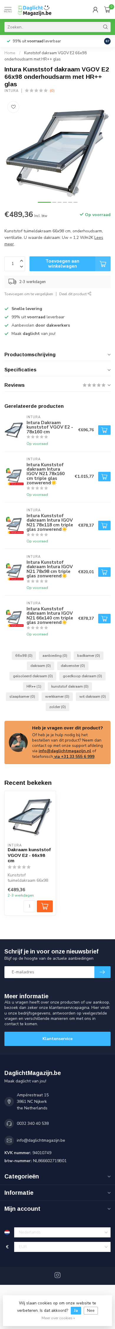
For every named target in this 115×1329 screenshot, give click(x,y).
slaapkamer (22, 696)
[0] (107, 9)
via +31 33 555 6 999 (73, 756)
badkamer (88, 655)
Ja (76, 1310)
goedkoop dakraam (82, 675)
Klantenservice (57, 1039)
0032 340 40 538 (33, 1123)
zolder (57, 706)
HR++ (34, 686)
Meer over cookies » (58, 1317)
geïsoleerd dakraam (33, 675)
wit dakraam (92, 696)
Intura (11, 90)
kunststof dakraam (69, 686)
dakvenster (73, 665)
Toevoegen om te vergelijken (28, 293)
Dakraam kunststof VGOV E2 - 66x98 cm (29, 855)
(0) (52, 90)
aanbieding (54, 655)
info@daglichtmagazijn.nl (65, 751)
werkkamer (57, 696)
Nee (91, 1310)
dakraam (40, 665)
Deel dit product (73, 293)
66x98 (23, 655)
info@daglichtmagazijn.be (41, 1140)
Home (9, 53)
